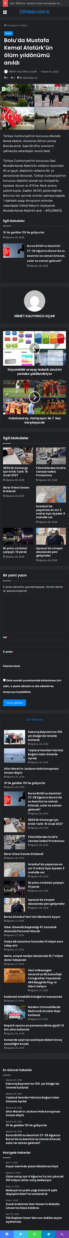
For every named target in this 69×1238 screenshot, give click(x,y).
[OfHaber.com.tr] (34, 12)
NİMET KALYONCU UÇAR (23, 71)
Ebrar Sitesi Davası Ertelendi (16, 489)
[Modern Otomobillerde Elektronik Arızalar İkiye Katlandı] (14, 1012)
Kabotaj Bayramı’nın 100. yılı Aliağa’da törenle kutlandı (45, 736)
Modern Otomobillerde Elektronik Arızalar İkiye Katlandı (44, 1011)
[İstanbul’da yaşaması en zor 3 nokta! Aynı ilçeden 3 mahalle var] (51, 494)
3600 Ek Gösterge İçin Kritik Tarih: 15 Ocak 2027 (15, 471)
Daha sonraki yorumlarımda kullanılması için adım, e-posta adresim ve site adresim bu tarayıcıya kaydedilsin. (32, 686)
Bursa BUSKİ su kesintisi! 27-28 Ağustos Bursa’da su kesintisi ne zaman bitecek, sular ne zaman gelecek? (45, 801)
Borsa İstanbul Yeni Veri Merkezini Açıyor (32, 917)
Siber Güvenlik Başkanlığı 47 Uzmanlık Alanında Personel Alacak (30, 929)
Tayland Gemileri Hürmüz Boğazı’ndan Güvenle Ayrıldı (45, 754)
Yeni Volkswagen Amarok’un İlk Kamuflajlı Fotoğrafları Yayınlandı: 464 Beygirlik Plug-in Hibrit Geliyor (45, 978)
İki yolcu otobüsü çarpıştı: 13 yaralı (15, 550)
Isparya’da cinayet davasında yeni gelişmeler (49, 551)
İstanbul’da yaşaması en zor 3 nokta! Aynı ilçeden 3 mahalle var (50, 511)
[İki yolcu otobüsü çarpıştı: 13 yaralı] (18, 536)
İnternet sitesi (11, 665)
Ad (5, 637)
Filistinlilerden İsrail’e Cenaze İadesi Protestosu (51, 471)
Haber (23, 25)
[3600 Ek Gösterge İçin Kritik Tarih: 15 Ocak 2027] (18, 455)
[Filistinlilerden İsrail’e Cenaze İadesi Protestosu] (51, 455)
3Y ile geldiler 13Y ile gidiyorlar (23, 232)
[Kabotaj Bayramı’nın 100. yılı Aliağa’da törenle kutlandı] (14, 737)
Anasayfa (12, 25)
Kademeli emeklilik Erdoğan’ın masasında (33, 997)
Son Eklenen (34, 719)
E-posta (9, 651)
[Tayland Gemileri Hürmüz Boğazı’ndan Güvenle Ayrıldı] (14, 755)
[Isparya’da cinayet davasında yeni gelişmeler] (51, 536)
